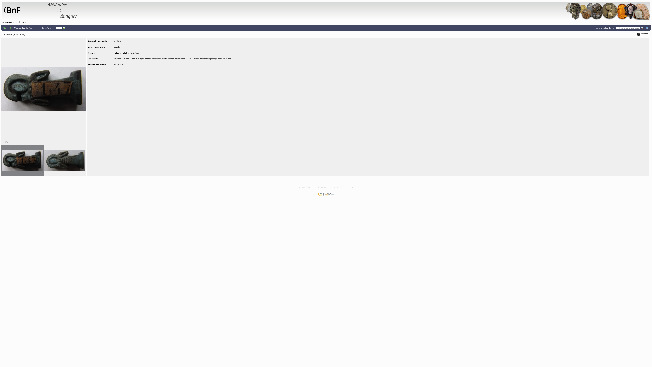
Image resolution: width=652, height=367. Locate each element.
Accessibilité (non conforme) (328, 187)
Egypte (117, 47)
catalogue (6, 22)
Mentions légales (305, 187)
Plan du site (349, 187)
